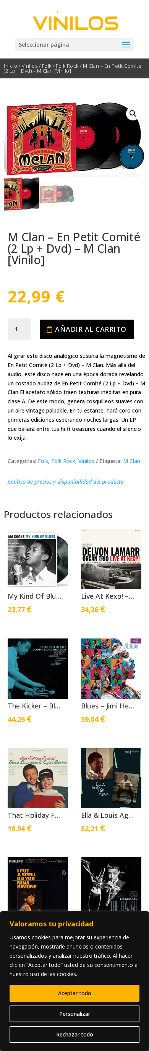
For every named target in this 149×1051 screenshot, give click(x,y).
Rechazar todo (74, 1034)
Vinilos (30, 65)
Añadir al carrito (90, 329)
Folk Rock (67, 65)
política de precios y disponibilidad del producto (66, 481)
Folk (47, 65)
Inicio (10, 65)
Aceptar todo (74, 993)
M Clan (131, 461)
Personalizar (74, 1013)
